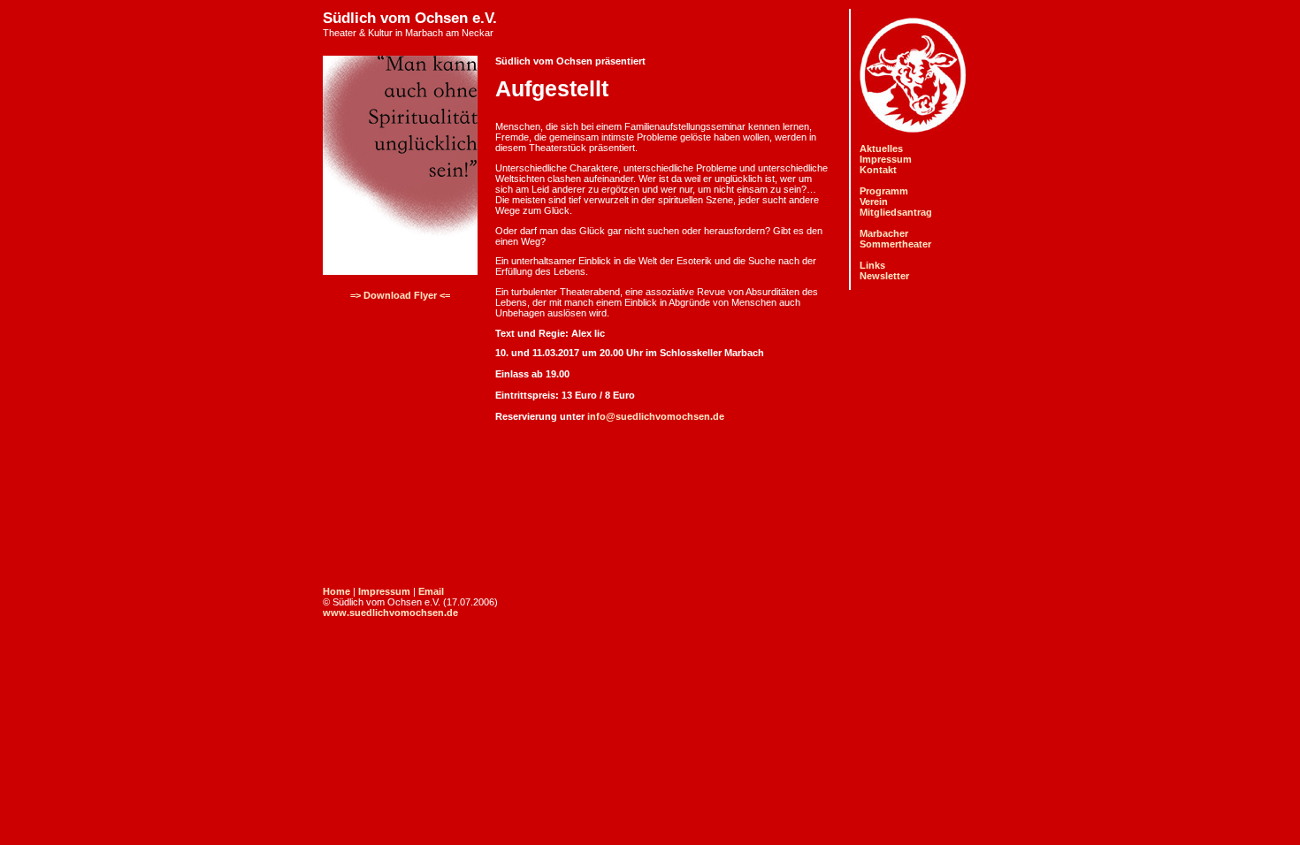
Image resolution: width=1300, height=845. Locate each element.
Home (336, 591)
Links (872, 265)
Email (431, 591)
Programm (884, 191)
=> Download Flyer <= (400, 295)
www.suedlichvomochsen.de (390, 612)
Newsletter (884, 275)
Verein (874, 201)
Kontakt (878, 169)
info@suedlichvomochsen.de (655, 416)
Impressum (886, 159)
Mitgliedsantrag (896, 212)
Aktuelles (881, 148)
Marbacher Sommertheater (895, 238)
